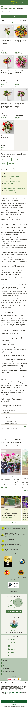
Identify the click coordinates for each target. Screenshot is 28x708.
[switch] (15, 586)
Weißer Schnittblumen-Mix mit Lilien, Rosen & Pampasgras (6, 42)
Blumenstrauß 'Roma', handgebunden (6, 136)
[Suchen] (22, 2)
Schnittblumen (17, 159)
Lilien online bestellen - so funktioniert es (14, 188)
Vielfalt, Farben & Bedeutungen (12, 181)
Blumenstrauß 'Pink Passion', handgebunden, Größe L (20, 105)
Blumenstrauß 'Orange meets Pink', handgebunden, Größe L (6, 72)
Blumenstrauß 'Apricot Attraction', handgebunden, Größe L (6, 105)
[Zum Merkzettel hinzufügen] (12, 26)
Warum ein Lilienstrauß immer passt (13, 179)
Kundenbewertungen (7, 590)
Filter (14, 17)
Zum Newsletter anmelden (14, 611)
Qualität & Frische (8, 183)
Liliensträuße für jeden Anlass (11, 176)
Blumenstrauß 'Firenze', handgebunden (20, 71)
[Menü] (2, 2)
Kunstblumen (12, 163)
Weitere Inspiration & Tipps (11, 193)
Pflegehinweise (8, 186)
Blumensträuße (6, 159)
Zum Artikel (4, 487)
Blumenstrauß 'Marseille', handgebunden (20, 41)
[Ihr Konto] (24, 2)
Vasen (3, 163)
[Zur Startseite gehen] (14, 2)
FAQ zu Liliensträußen (9, 190)
